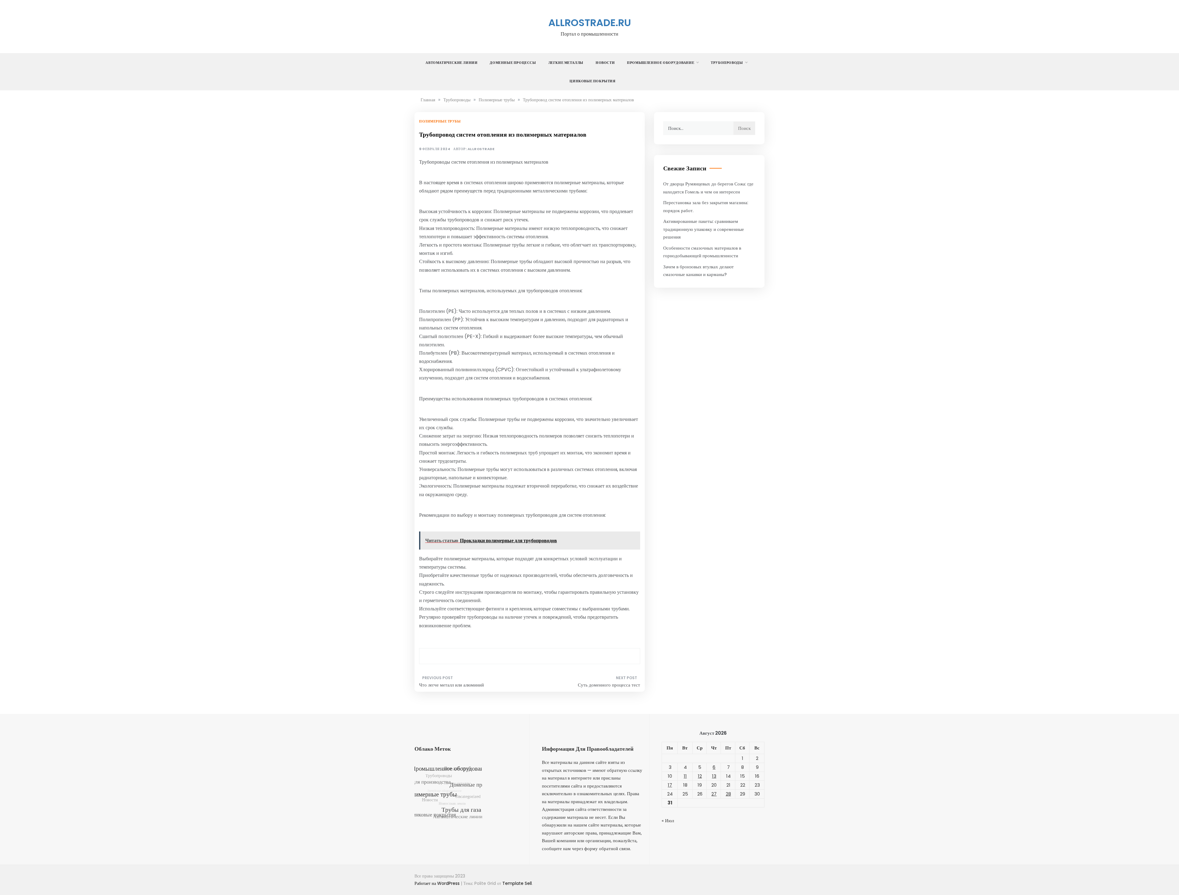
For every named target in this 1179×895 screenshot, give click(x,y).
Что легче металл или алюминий (451, 685)
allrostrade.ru (589, 22)
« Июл (668, 820)
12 (700, 776)
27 (714, 794)
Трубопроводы (727, 62)
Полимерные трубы (440, 121)
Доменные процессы (513, 62)
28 (728, 794)
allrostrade (481, 149)
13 (714, 776)
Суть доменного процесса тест (609, 685)
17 (670, 785)
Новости (605, 62)
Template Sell (517, 883)
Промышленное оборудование (660, 62)
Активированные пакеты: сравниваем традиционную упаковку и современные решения (703, 229)
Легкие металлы (565, 62)
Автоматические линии (451, 62)
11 (685, 776)
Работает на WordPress (437, 883)
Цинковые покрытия (592, 81)
